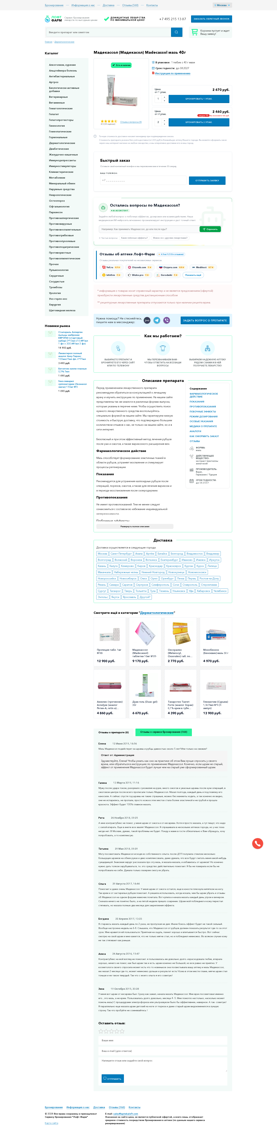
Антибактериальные (62, 76)
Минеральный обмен (62, 183)
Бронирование (54, 5)
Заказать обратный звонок (212, 19)
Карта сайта (51, 1123)
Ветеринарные (58, 96)
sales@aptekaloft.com (125, 1113)
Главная (48, 42)
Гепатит (54, 114)
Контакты (152, 5)
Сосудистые (56, 281)
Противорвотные (60, 252)
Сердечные (56, 275)
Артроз (53, 82)
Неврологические (60, 194)
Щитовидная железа (62, 310)
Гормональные (58, 137)
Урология (55, 293)
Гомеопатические (60, 131)
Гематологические (61, 108)
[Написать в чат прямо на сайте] (147, 320)
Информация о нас (83, 5)
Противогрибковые (61, 235)
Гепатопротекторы (61, 119)
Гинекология (57, 125)
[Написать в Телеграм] (157, 320)
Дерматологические (64, 42)
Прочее (54, 264)
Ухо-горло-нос (58, 298)
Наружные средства (62, 189)
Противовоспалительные (65, 229)
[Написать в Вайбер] (166, 320)
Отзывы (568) (130, 5)
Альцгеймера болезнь (63, 70)
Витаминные (57, 102)
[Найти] (176, 32)
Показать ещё (193, 275)
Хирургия (55, 304)
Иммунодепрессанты (62, 160)
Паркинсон (56, 212)
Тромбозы (55, 287)
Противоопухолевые (62, 241)
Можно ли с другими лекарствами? (170, 238)
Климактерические (61, 171)
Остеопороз (57, 200)
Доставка (108, 5)
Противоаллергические (64, 218)
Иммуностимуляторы (62, 166)
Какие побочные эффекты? (134, 238)
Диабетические (59, 148)
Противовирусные (60, 223)
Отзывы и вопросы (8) (131, 122)
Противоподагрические (64, 246)
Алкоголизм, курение (62, 64)
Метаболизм (57, 177)
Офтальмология (59, 206)
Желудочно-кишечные (63, 154)
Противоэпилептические (64, 258)
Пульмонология (58, 270)
